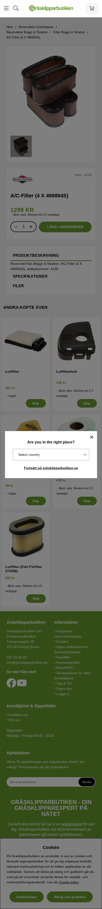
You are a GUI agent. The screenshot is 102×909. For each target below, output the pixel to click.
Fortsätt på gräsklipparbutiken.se (51, 468)
